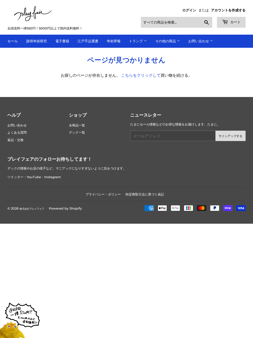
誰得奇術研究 (36, 41)
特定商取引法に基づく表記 (145, 194)
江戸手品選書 (88, 41)
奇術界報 (114, 41)
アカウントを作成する (228, 10)
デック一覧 (77, 132)
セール (12, 41)
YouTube (34, 177)
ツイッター (15, 177)
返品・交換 (15, 140)
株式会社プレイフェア (32, 208)
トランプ (136, 41)
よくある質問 (17, 132)
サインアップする (230, 136)
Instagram (52, 177)
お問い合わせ (199, 41)
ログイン (189, 10)
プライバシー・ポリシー (103, 194)
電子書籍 (62, 41)
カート (235, 22)
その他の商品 (166, 41)
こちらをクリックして (141, 75)
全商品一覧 (77, 125)
